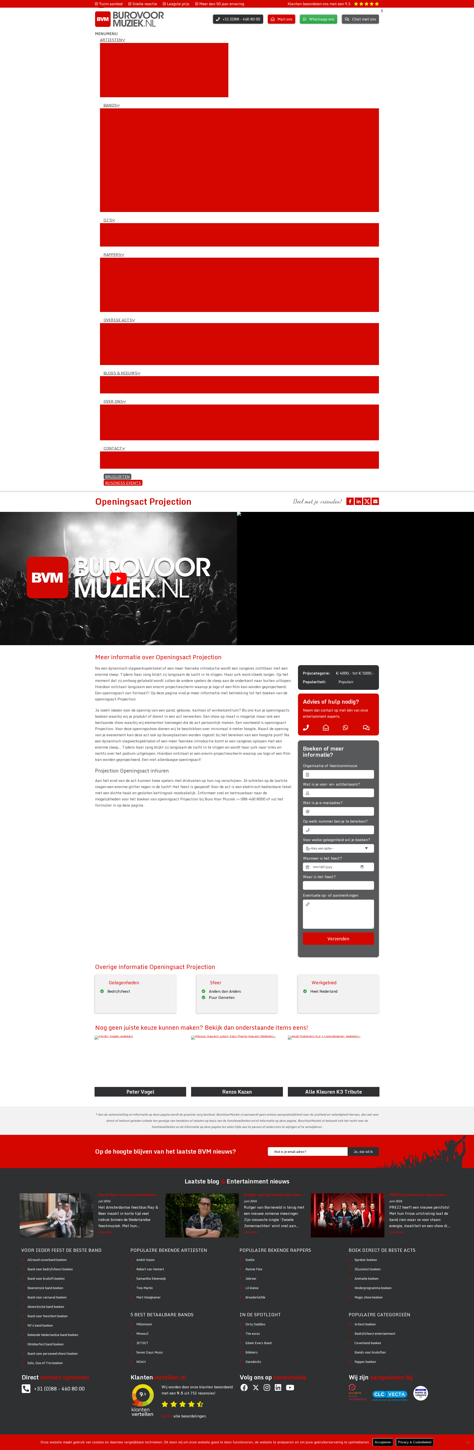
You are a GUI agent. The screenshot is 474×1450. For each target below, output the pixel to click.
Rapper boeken (365, 1361)
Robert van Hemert (150, 1269)
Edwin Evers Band (258, 1343)
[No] (467, 1442)
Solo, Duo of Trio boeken (45, 1363)
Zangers (111, 85)
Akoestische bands (120, 138)
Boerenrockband (118, 151)
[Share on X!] (367, 501)
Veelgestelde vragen (121, 463)
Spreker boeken (366, 1259)
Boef (108, 282)
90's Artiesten (116, 67)
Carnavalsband (117, 145)
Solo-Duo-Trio (116, 175)
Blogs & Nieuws (120, 373)
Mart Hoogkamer (148, 1297)
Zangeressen (114, 79)
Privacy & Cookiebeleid (414, 1442)
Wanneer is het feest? (322, 858)
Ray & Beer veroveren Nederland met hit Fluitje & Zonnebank (128, 1195)
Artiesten (111, 40)
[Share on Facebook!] (350, 501)
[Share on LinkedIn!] (358, 501)
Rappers (112, 254)
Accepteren (383, 1442)
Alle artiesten (116, 48)
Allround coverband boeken (47, 1259)
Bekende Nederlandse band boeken (52, 1334)
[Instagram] (267, 1387)
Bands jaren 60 (117, 182)
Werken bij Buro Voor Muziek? (130, 435)
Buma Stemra (116, 422)
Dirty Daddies (255, 1324)
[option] (355, 578)
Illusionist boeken (368, 1269)
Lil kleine (112, 275)
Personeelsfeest (118, 169)
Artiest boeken (365, 1324)
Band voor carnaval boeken (47, 1297)
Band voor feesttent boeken (47, 1316)
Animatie (112, 347)
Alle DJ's (111, 229)
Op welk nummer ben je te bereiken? (335, 821)
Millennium (144, 1324)
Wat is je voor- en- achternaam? (331, 784)
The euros (252, 1333)
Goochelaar (114, 359)
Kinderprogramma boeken (373, 1288)
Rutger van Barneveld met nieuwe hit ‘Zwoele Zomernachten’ (274, 1195)
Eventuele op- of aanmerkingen (330, 895)
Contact (112, 448)
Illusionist (113, 341)
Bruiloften (117, 477)
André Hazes (145, 1259)
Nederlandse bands (120, 120)
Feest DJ (111, 241)
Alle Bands (113, 114)
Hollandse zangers (120, 73)
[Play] (118, 578)
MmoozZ (142, 1333)
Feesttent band (117, 157)
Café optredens (117, 206)
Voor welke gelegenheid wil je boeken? (336, 840)
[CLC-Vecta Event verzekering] (360, 1399)
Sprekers (111, 335)
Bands (110, 105)
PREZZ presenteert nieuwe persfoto (420, 1195)
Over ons (113, 401)
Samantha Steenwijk (151, 1278)
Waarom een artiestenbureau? (131, 416)
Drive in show (115, 235)
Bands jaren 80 (117, 194)
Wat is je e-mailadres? (323, 803)
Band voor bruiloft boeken (46, 1278)
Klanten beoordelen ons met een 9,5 (320, 4)
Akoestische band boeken (45, 1306)
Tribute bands (116, 132)
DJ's (107, 220)
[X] (256, 1388)
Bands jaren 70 (117, 188)
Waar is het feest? (319, 877)
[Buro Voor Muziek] (129, 19)
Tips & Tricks (115, 388)
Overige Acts (117, 320)
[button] (106, 34)
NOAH (141, 1361)
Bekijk (167, 1416)
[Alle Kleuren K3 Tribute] (333, 1061)
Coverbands (114, 126)
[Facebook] (244, 1387)
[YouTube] (290, 1387)
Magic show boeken (369, 1297)
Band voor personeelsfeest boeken (52, 1353)
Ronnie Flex (114, 294)
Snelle (109, 269)
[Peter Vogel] (140, 1061)
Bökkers (251, 1352)
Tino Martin (144, 1288)
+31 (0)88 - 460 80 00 (59, 1389)
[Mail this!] (375, 501)
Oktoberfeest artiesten (124, 61)
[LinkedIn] (278, 1387)
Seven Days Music (149, 1352)
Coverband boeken (368, 1343)
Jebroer (110, 306)
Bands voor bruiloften (370, 1352)
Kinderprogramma (120, 353)
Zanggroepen (115, 92)
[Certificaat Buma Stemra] (420, 1399)
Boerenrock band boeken (45, 1288)
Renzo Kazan (237, 1092)
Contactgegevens (119, 457)
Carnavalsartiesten (121, 55)
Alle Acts (111, 328)
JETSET (142, 1343)
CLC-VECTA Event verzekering (130, 428)
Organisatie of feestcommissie (330, 766)
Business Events (123, 483)
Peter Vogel (140, 1092)
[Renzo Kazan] (237, 1061)
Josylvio (111, 300)
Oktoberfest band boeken (45, 1344)
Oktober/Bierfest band (123, 163)
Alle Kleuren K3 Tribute (333, 1092)
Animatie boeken (366, 1278)
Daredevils (253, 1361)
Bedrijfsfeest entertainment (375, 1333)
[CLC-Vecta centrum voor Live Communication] (392, 1399)
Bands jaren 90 (117, 200)
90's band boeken (40, 1325)
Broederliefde (115, 288)
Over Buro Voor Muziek (123, 410)
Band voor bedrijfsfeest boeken (50, 1269)
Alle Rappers (115, 263)
